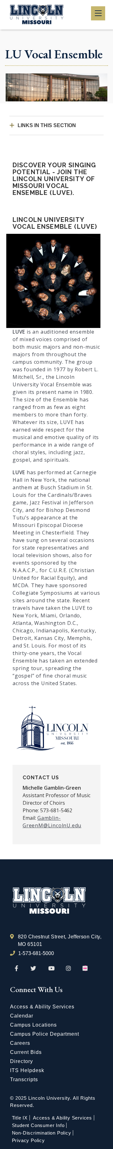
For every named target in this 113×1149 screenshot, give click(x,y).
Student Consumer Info (38, 1125)
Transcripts (24, 1079)
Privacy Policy (28, 1140)
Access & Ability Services (42, 1006)
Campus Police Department (44, 1034)
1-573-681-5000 (36, 953)
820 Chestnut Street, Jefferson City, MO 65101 (59, 940)
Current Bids (26, 1052)
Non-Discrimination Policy (41, 1133)
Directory (21, 1061)
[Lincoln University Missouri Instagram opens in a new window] (69, 968)
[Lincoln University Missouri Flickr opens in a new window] (85, 968)
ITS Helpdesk (27, 1070)
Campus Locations (33, 1025)
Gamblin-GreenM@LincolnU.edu (52, 821)
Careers (20, 1043)
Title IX (20, 1117)
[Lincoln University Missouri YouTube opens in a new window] (51, 968)
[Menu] (98, 13)
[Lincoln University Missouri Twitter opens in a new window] (33, 968)
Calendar (21, 1015)
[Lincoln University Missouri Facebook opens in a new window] (16, 968)
